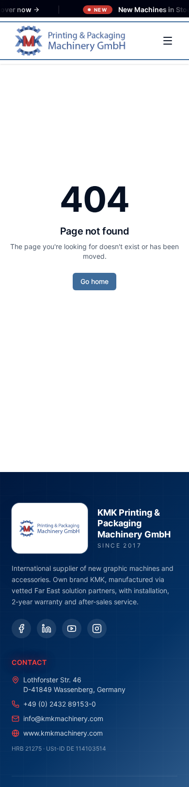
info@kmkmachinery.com (63, 718)
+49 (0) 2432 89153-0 (59, 704)
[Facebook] (21, 628)
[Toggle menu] (167, 40)
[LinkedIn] (46, 628)
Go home (94, 281)
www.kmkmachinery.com (63, 733)
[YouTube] (71, 628)
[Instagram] (97, 628)
